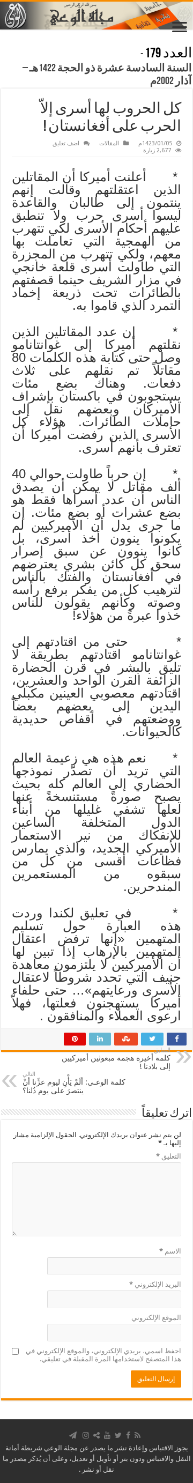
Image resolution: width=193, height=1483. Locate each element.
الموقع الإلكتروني (156, 1318)
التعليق (168, 1156)
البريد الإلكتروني (155, 1284)
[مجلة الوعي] (96, 15)
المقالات (109, 143)
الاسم (170, 1251)
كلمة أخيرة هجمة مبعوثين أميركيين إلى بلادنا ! (116, 1059)
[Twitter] (118, 1435)
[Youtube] (107, 1435)
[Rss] (137, 1435)
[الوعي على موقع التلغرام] (73, 1435)
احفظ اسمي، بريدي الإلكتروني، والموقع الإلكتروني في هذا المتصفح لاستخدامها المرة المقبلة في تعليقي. (103, 1355)
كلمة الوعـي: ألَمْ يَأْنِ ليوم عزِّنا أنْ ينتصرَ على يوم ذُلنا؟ (74, 1083)
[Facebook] (128, 1435)
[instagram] (85, 1435)
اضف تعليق (66, 143)
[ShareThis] (96, 1435)
